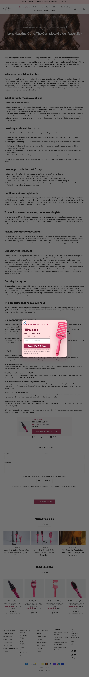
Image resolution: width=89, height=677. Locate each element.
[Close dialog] (24, 322)
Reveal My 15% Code (37, 346)
